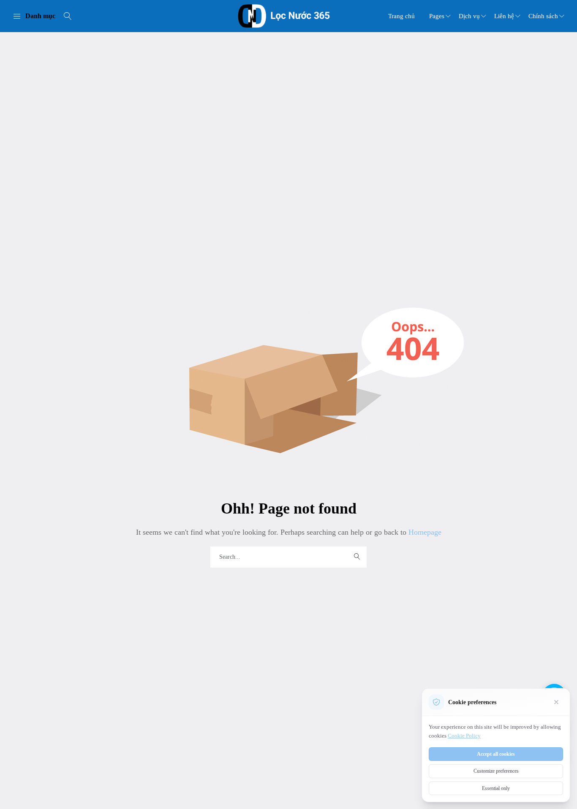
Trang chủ (401, 16)
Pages (436, 16)
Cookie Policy (464, 735)
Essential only (496, 788)
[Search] (67, 16)
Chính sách (543, 16)
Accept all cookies (496, 754)
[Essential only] (556, 702)
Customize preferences (496, 771)
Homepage (423, 532)
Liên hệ (504, 16)
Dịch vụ (469, 16)
